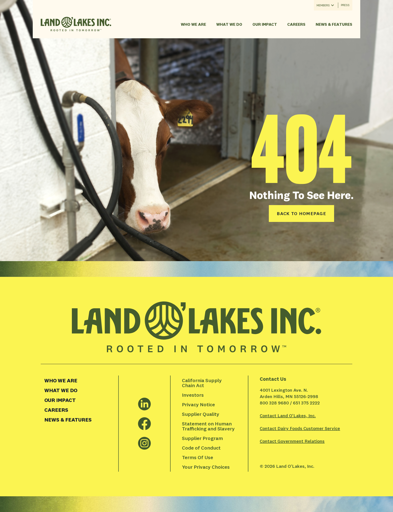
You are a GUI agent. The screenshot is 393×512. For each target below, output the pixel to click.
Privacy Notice (198, 404)
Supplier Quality (200, 414)
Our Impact (264, 24)
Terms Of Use (197, 457)
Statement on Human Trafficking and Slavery (208, 426)
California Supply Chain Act (202, 383)
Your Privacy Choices (206, 467)
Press (345, 5)
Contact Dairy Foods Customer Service (300, 428)
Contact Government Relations (292, 441)
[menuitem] (79, 380)
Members (323, 5)
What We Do (229, 24)
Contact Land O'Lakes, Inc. (288, 415)
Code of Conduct (201, 448)
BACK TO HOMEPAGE (301, 213)
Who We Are (193, 24)
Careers (296, 24)
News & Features (334, 24)
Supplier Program (202, 438)
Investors (193, 395)
